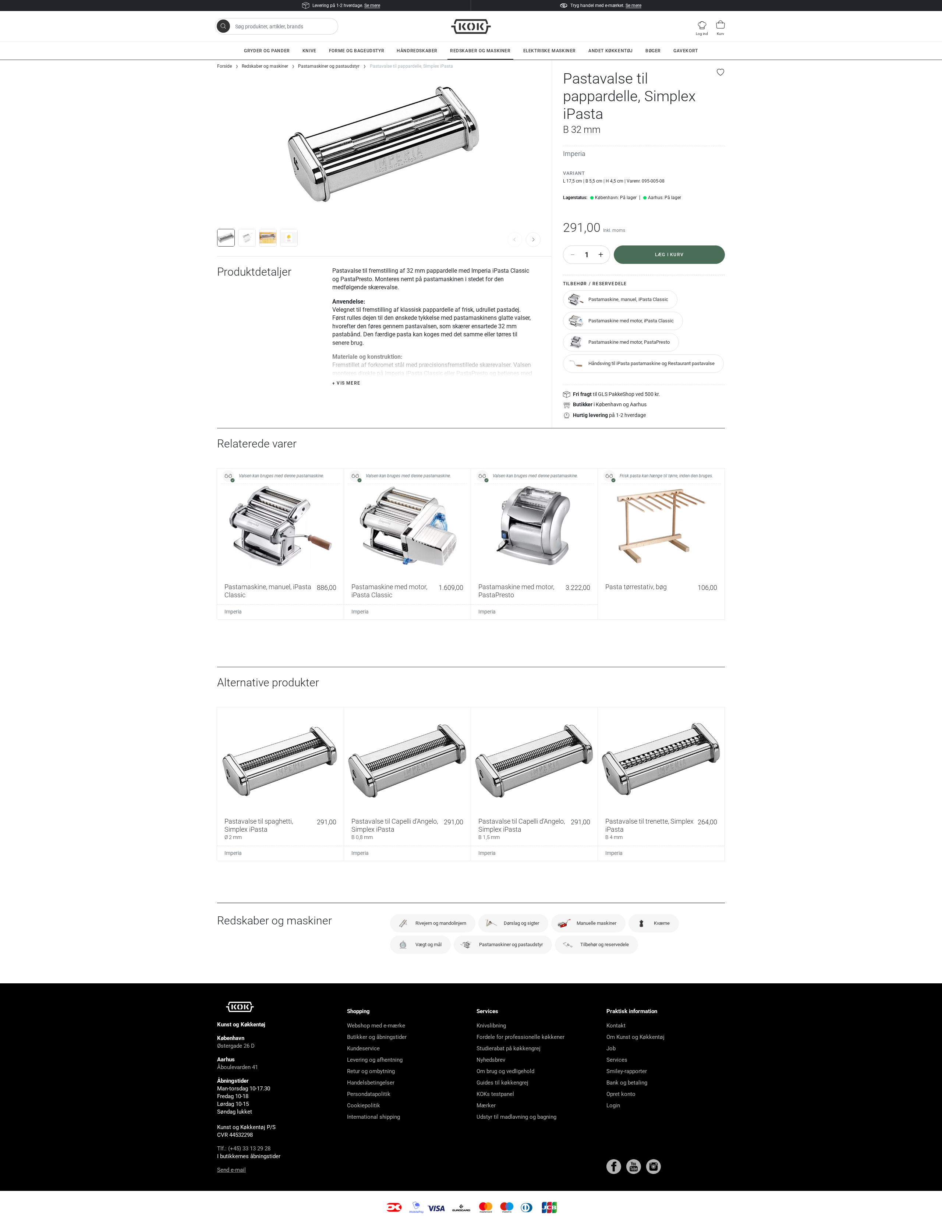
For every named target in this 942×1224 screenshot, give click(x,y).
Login (613, 1105)
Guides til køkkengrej (502, 1082)
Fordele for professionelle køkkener (520, 1037)
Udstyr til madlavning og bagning (516, 1117)
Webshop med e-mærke (376, 1025)
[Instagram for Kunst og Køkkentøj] (653, 1166)
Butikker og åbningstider (377, 1037)
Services (616, 1060)
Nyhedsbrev (491, 1060)
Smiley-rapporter (626, 1071)
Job (611, 1048)
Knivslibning (491, 1025)
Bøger (653, 50)
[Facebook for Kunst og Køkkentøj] (614, 1166)
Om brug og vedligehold (505, 1071)
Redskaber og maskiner (480, 50)
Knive (309, 50)
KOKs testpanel (495, 1094)
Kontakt (616, 1025)
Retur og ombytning (371, 1071)
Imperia (574, 154)
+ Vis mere (346, 383)
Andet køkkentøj (610, 50)
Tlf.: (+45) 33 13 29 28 (243, 1148)
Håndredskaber (417, 50)
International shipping (373, 1117)
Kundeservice (363, 1048)
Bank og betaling (626, 1082)
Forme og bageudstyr (356, 50)
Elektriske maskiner (549, 50)
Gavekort (685, 50)
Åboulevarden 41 (237, 1067)
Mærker (486, 1105)
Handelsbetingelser (370, 1082)
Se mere (372, 5)
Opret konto (620, 1094)
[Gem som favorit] (721, 72)
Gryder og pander (267, 50)
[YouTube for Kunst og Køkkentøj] (634, 1166)
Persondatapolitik (368, 1094)
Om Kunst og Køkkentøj (635, 1037)
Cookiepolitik (363, 1105)
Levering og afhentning (375, 1060)
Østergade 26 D (236, 1046)
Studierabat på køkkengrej (509, 1048)
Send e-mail (231, 1170)
